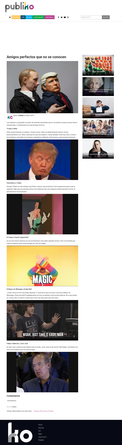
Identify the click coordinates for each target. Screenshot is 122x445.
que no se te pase (100, 136)
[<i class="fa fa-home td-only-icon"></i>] (10, 17)
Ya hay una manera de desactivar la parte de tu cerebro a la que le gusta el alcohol (98, 133)
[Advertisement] (61, 37)
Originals (49, 17)
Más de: (11, 407)
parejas (50, 411)
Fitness (98, 74)
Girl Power (98, 94)
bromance (43, 411)
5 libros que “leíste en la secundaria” (98, 114)
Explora (94, 136)
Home (40, 425)
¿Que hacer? (42, 437)
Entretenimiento (98, 116)
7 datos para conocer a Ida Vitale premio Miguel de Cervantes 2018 (98, 90)
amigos (36, 411)
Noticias (16, 17)
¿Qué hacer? (39, 17)
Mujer (29, 17)
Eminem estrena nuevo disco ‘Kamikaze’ (98, 154)
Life (23, 17)
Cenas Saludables (98, 71)
